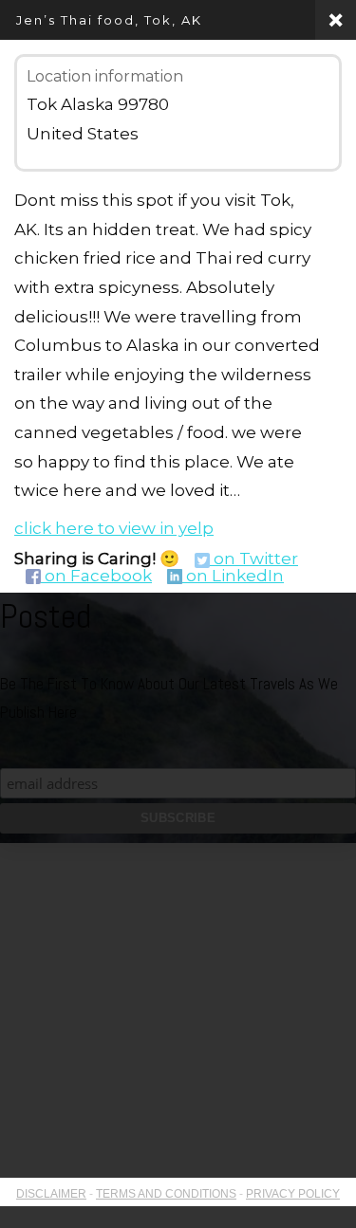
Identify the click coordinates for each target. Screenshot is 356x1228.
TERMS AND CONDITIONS (166, 1194)
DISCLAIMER (51, 1194)
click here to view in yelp (114, 528)
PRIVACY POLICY (293, 1194)
